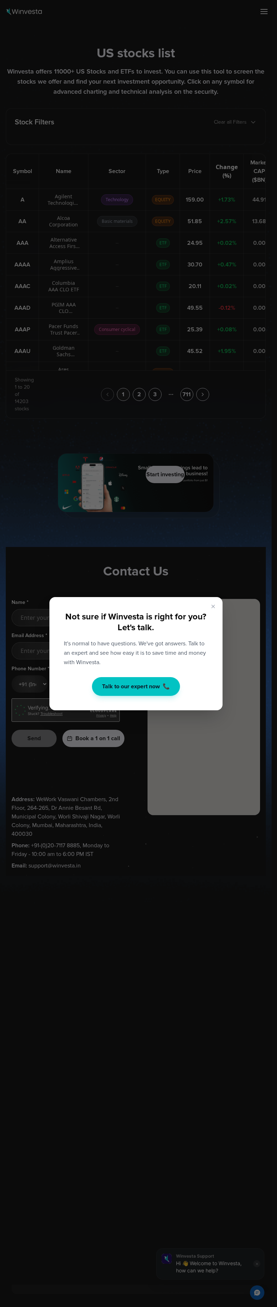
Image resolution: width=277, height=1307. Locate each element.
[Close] (213, 606)
